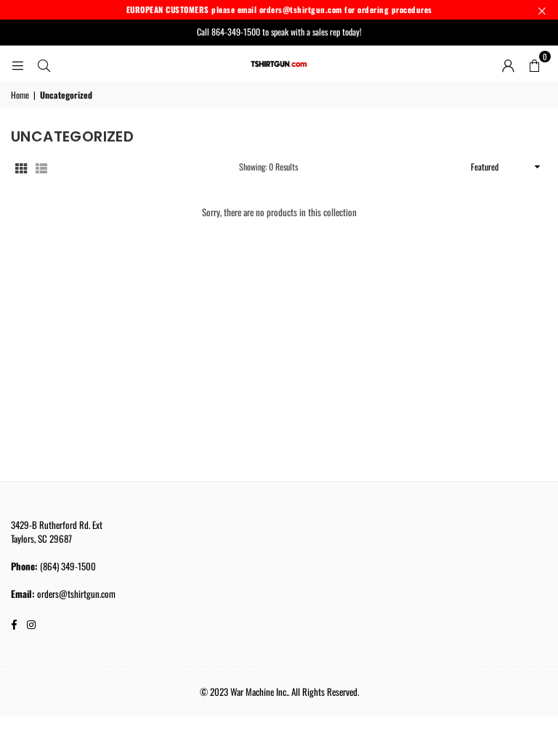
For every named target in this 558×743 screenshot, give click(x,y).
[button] (534, 64)
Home (20, 95)
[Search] (44, 64)
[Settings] (508, 64)
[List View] (41, 167)
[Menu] (17, 64)
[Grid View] (21, 167)
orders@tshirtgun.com (76, 593)
